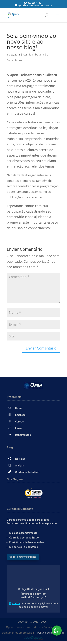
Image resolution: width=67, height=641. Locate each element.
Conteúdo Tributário (27, 472)
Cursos (19, 421)
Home (18, 408)
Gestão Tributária (33, 54)
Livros (18, 428)
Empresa (20, 414)
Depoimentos (23, 434)
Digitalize (14, 603)
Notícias (20, 458)
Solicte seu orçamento (22, 556)
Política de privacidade (50, 632)
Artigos (19, 465)
